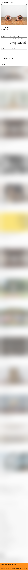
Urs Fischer (5, 27)
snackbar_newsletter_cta (20, 568)
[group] (14, 15)
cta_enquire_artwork (7, 58)
